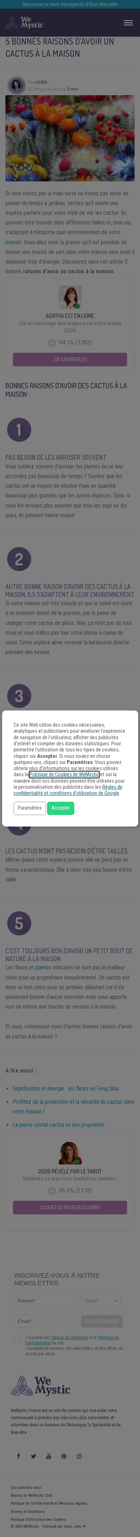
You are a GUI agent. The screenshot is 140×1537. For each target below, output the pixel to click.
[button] (30, 808)
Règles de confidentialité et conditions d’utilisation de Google (68, 790)
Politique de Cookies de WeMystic (64, 775)
